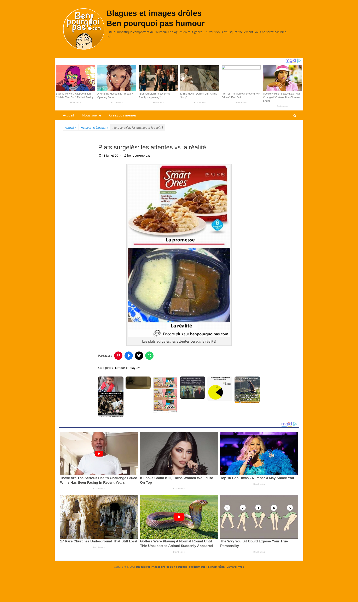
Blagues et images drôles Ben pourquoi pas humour (170, 566)
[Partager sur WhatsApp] (149, 355)
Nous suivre (91, 115)
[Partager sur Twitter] (139, 355)
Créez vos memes (123, 115)
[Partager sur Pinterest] (118, 355)
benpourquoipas (138, 155)
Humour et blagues (94, 128)
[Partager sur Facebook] (129, 355)
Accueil (68, 115)
